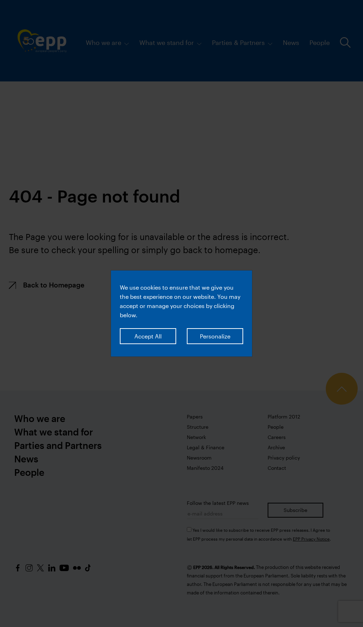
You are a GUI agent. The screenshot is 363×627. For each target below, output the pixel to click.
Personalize (215, 336)
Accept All (148, 336)
